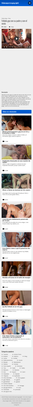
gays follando (6, 379)
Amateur (5, 356)
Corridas (15, 358)
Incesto (20, 360)
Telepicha (5, 376)
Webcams (5, 370)
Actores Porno (17, 354)
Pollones (5, 364)
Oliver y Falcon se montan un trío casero (16, 190)
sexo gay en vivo (7, 391)
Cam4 (23, 372)
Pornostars (19, 366)
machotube (6, 389)
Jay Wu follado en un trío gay (12, 307)
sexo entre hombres (8, 385)
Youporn (14, 372)
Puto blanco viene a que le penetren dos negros (16, 249)
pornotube (17, 389)
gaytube (18, 381)
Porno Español (7, 366)
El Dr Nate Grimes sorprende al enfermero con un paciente (13, 336)
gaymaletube (6, 381)
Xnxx (4, 372)
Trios (9, 18)
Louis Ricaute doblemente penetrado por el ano (15, 220)
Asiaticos (16, 356)
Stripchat (17, 374)
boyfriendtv (17, 376)
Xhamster (16, 370)
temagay (22, 385)
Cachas (5, 358)
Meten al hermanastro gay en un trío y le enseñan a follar (15, 132)
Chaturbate (6, 374)
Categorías (16, 405)
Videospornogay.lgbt (10, 3)
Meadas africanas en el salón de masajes (16, 277)
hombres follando (7, 383)
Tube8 (13, 368)
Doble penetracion (8, 360)
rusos (19, 387)
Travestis (5, 354)
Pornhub (16, 364)
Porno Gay (4, 18)
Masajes (5, 362)
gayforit (18, 379)
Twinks (23, 368)
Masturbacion (17, 362)
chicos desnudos (7, 377)
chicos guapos (21, 377)
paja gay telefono (7, 387)
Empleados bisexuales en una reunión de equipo (16, 161)
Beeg (25, 356)
